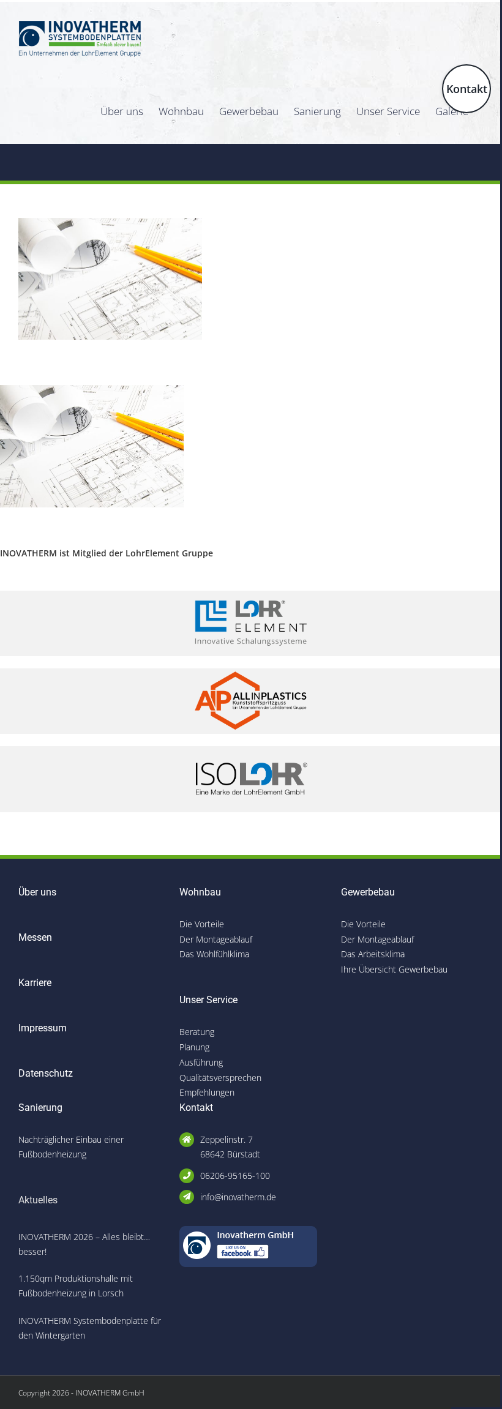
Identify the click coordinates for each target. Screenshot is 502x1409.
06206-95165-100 (235, 1175)
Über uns (37, 892)
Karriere (34, 983)
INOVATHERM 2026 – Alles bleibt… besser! (84, 1244)
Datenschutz (45, 1073)
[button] (27, 1382)
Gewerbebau (368, 892)
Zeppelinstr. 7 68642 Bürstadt (230, 1147)
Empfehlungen (206, 1092)
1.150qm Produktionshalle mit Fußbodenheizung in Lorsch (75, 1286)
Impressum (42, 1028)
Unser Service (208, 1000)
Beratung (196, 1031)
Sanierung (40, 1107)
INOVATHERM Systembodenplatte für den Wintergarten (89, 1328)
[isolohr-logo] (251, 750)
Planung (194, 1047)
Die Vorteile (201, 924)
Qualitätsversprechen (220, 1077)
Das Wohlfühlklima (214, 954)
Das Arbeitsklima (373, 954)
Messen (35, 937)
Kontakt (196, 1107)
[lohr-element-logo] (251, 594)
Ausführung (201, 1062)
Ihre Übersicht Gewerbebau (394, 969)
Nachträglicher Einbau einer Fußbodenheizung (71, 1147)
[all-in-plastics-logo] (251, 672)
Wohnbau (200, 892)
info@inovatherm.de (238, 1197)
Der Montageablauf (215, 939)
